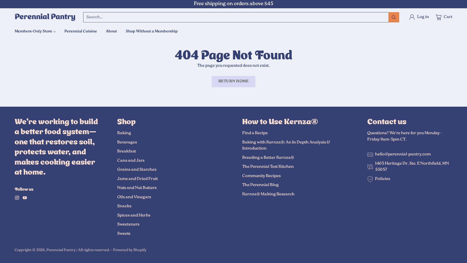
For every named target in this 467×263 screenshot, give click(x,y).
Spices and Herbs (133, 215)
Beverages (127, 142)
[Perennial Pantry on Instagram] (17, 199)
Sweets (123, 234)
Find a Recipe (255, 133)
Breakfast (126, 151)
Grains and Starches (136, 170)
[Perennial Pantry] (45, 17)
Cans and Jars (130, 161)
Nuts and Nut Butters (137, 188)
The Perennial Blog (260, 185)
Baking (124, 133)
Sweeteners (128, 224)
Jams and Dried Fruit (137, 179)
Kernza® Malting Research (268, 194)
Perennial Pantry (61, 250)
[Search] (393, 17)
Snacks (124, 206)
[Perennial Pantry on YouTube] (25, 199)
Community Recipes (261, 176)
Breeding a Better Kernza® (268, 158)
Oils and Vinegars (134, 197)
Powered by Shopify (129, 250)
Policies (382, 179)
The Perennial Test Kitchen (268, 167)
